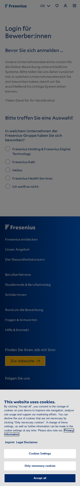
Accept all (40, 478)
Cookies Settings (40, 453)
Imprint (9, 442)
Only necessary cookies (40, 465)
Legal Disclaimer (27, 442)
